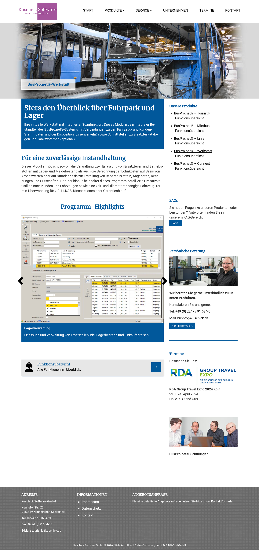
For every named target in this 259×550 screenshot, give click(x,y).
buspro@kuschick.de (193, 318)
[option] (92, 278)
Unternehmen (175, 10)
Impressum (90, 502)
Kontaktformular (222, 501)
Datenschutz (91, 508)
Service (143, 10)
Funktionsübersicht (189, 118)
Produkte (113, 10)
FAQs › (175, 223)
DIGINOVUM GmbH (174, 545)
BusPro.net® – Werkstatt (193, 151)
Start (88, 10)
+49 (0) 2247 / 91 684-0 (192, 311)
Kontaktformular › (182, 325)
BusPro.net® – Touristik (192, 113)
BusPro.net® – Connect (192, 163)
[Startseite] (38, 11)
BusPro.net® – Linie (189, 138)
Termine (206, 10)
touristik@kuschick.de (46, 530)
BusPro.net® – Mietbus (192, 126)
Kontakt (232, 10)
